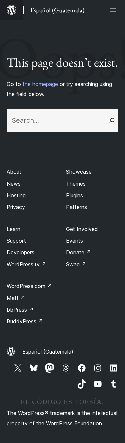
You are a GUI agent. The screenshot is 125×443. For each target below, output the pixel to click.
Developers (20, 252)
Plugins (74, 195)
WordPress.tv (26, 264)
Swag (76, 264)
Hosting (16, 195)
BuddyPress (25, 321)
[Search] (112, 120)
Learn (13, 229)
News (14, 183)
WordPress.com (29, 286)
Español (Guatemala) (47, 351)
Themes (76, 183)
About (14, 171)
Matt (16, 298)
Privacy (16, 207)
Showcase (79, 171)
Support (16, 240)
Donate (78, 252)
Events (74, 240)
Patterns (76, 207)
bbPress (20, 309)
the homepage (40, 84)
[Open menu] (114, 10)
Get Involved (82, 229)
